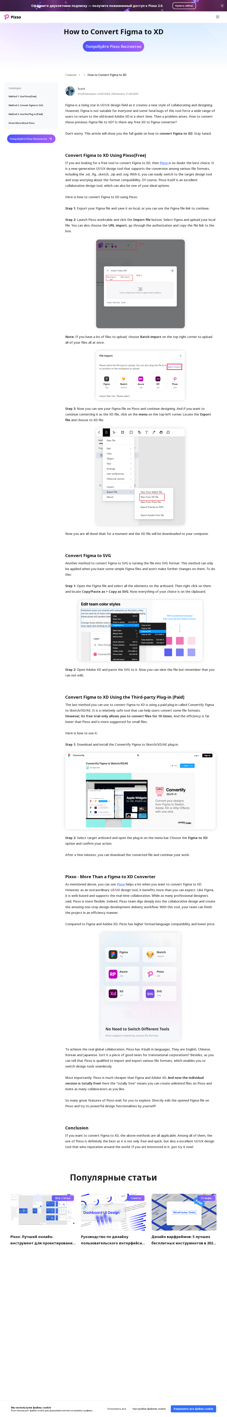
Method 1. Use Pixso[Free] (22, 96)
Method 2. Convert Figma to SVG (26, 105)
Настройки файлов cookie (149, 1408)
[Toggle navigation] (217, 17)
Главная (70, 75)
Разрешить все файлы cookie (193, 1408)
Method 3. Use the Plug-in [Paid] (26, 114)
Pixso (164, 163)
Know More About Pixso (22, 123)
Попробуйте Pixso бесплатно (28, 139)
